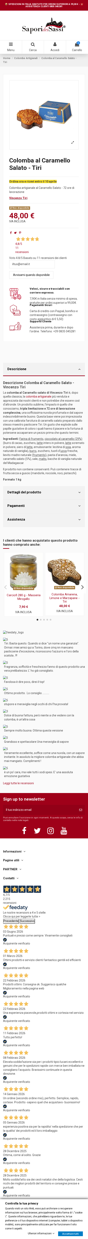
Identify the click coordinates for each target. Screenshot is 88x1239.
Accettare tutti (70, 1233)
